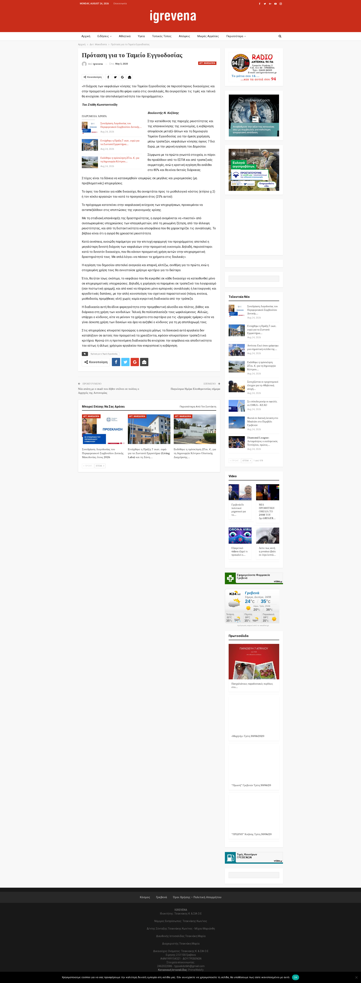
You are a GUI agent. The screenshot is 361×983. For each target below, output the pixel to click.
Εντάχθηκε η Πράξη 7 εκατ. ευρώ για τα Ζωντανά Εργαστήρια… (119, 142)
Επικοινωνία (120, 3)
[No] (356, 977)
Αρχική (85, 36)
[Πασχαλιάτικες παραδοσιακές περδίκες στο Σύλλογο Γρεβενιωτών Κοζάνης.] (254, 661)
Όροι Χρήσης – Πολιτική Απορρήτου (197, 897)
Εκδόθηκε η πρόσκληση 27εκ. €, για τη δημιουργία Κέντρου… (119, 159)
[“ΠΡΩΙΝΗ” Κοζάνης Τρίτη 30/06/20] (254, 812)
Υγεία (141, 36)
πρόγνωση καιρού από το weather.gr (253, 625)
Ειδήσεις (103, 36)
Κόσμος (145, 897)
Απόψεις (184, 36)
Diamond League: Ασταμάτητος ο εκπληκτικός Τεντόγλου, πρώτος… (262, 441)
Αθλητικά (124, 36)
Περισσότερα (234, 36)
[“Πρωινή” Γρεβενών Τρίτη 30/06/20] (254, 763)
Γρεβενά (161, 897)
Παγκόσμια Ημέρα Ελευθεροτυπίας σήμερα (195, 389)
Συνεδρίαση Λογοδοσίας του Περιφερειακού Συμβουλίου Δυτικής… (121, 125)
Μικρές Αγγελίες (208, 36)
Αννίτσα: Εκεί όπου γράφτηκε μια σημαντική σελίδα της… (263, 347)
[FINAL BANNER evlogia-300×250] (254, 169)
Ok (295, 977)
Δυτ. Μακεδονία (207, 63)
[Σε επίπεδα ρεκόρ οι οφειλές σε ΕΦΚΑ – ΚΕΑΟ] (237, 406)
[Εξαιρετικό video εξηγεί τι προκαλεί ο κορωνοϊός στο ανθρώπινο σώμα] (240, 536)
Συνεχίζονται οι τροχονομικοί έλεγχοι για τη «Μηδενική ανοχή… (262, 385)
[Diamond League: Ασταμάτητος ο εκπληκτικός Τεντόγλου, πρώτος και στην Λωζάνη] (237, 442)
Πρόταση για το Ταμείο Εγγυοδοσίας (104, 354)
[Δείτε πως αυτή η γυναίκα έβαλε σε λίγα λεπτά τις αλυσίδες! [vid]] (267, 536)
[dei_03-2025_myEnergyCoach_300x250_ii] (254, 115)
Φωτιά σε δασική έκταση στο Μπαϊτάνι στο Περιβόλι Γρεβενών (262, 421)
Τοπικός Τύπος (161, 36)
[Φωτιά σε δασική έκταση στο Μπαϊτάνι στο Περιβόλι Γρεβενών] (237, 422)
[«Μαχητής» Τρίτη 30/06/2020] (254, 714)
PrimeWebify (196, 969)
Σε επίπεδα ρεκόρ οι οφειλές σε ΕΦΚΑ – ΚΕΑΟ (262, 403)
